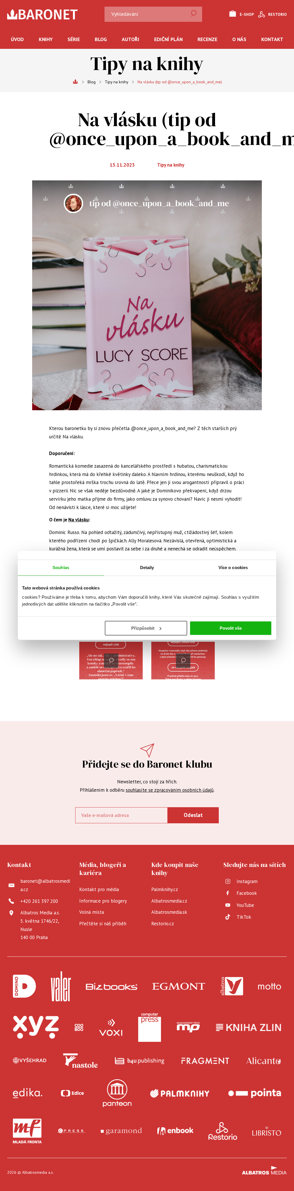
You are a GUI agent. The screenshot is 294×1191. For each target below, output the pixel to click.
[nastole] (80, 1061)
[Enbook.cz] (175, 1131)
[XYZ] (36, 1027)
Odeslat (193, 815)
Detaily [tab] (147, 567)
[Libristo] (267, 1131)
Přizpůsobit (142, 628)
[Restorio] (223, 1131)
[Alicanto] (264, 1061)
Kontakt (272, 39)
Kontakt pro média (99, 889)
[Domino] (24, 986)
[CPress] (71, 1131)
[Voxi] (111, 1027)
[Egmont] (178, 986)
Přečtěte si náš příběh (102, 923)
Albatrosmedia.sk (169, 912)
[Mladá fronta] (27, 1131)
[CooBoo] (79, 1027)
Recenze (207, 39)
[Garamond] (121, 1131)
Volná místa (91, 912)
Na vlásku (78, 520)
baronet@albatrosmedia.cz (45, 885)
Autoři (130, 39)
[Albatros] (231, 986)
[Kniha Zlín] (248, 1027)
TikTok (244, 917)
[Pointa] (255, 1093)
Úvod (17, 39)
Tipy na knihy (116, 81)
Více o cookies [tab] (233, 567)
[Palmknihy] (179, 1093)
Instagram (247, 881)
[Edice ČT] (72, 1093)
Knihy (46, 39)
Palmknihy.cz (164, 889)
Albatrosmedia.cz (169, 901)
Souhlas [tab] (61, 567)
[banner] (54, 14)
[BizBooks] (111, 986)
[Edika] (27, 1093)
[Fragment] (205, 1061)
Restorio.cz (162, 923)
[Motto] (269, 986)
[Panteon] (117, 1093)
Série (73, 39)
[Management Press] (188, 1027)
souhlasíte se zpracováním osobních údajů (170, 790)
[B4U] (139, 1061)
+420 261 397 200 (39, 901)
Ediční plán (168, 39)
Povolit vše (231, 628)
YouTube (245, 905)
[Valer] (61, 986)
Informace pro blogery (103, 901)
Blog (101, 39)
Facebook (247, 893)
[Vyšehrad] (29, 1061)
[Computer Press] (149, 1027)
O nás (239, 39)
